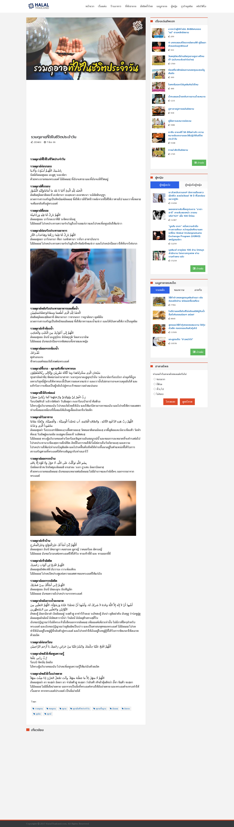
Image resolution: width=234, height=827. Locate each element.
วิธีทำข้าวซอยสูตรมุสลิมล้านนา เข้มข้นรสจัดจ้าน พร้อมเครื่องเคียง (186, 299)
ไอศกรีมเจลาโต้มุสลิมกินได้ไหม (183, 84)
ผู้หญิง (174, 6)
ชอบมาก (160, 379)
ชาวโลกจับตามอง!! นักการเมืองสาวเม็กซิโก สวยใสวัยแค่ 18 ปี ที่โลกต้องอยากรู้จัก (187, 196)
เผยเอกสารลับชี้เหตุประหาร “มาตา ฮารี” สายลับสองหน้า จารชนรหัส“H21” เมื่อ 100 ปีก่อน (185, 213)
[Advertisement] (86, 102)
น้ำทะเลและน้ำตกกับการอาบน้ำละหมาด (187, 96)
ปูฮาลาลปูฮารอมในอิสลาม (181, 109)
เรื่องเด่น (102, 6)
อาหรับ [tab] (198, 290)
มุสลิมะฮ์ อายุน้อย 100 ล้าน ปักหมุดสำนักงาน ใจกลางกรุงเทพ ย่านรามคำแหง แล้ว (186, 253)
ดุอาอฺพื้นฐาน (101, 708)
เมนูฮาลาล (162, 6)
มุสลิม (38, 713)
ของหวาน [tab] (179, 290)
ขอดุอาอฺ (52, 708)
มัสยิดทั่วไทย (146, 6)
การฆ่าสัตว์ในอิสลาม (178, 150)
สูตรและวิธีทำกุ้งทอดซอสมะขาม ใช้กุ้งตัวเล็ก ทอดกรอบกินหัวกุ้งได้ (187, 326)
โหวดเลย (170, 402)
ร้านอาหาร (115, 6)
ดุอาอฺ (64, 708)
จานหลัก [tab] (160, 290)
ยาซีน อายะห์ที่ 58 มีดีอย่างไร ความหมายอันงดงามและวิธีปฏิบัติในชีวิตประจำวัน (186, 136)
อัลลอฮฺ (115, 708)
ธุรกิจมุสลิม (187, 6)
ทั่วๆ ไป (160, 389)
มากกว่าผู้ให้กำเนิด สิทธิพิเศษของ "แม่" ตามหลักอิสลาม (184, 30)
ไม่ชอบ (159, 394)
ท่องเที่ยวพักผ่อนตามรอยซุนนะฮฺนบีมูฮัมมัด (186, 71)
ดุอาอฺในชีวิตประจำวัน (81, 708)
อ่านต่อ (200, 163)
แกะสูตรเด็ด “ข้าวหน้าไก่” (181, 339)
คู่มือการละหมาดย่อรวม (179, 121)
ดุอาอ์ (49, 713)
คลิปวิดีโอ (201, 6)
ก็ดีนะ (159, 384)
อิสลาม (127, 708)
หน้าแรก (89, 6)
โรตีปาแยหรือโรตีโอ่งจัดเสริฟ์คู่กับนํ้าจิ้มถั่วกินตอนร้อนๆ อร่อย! (187, 313)
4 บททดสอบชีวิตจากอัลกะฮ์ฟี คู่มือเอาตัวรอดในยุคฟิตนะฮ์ (187, 44)
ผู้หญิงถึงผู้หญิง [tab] (193, 185)
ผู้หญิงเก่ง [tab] (165, 185)
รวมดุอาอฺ (39, 708)
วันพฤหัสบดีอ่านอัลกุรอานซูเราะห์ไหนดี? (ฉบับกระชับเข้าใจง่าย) (186, 58)
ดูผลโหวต (187, 402)
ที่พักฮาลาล (130, 6)
